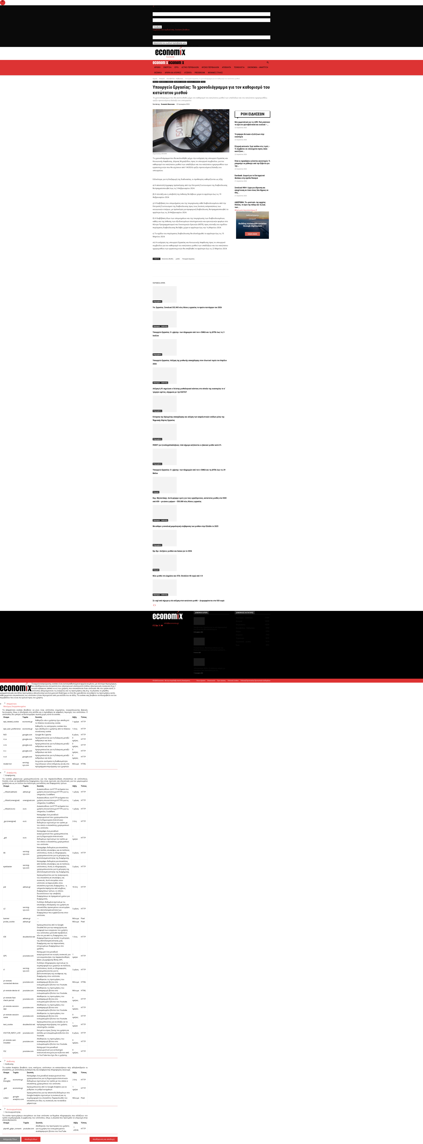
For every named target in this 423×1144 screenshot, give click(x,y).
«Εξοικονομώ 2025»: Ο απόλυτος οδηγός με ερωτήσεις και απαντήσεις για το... (209, 669)
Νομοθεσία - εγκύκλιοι (180, 82)
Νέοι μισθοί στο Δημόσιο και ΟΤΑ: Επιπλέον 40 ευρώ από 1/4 (178, 576)
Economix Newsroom (168, 104)
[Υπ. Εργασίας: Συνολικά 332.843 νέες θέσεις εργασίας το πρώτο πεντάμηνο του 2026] (191, 294)
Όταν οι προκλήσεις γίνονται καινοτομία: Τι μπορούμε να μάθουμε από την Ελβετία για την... (252, 163)
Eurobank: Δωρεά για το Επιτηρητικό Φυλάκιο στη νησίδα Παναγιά (250, 176)
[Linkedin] (198, 272)
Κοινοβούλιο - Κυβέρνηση (175, 79)
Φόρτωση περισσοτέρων (245, 210)
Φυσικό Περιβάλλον (210, 67)
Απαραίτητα (11, 704)
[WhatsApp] (188, 272)
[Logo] (161, 63)
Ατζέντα (188, 72)
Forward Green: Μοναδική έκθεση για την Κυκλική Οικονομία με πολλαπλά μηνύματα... (210, 649)
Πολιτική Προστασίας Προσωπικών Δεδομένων (255, 681)
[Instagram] (155, 625)
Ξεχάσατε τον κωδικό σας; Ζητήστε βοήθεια (171, 29)
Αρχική (157, 67)
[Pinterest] (183, 272)
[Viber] (193, 272)
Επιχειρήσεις (157, 301)
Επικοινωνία (211, 681)
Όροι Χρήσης (221, 681)
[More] (213, 272)
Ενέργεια (167, 67)
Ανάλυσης (11, 1061)
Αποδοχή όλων (31, 1139)
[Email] (203, 272)
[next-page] (155, 605)
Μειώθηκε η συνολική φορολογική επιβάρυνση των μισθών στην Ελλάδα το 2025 (185, 526)
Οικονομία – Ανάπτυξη (258, 67)
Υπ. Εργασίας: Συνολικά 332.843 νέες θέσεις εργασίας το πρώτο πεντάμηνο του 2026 (187, 307)
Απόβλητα (226, 67)
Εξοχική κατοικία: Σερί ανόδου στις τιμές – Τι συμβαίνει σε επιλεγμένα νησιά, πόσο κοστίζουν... (252, 148)
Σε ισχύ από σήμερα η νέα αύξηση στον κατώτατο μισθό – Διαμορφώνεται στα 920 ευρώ (188, 600)
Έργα (176, 67)
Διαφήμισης (12, 772)
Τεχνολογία (239, 67)
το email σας (158, 40)
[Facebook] (173, 272)
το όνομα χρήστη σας (162, 17)
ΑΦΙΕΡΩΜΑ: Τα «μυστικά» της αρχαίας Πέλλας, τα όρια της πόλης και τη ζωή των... (250, 204)
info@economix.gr (171, 623)
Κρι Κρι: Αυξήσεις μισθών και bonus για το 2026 (172, 551)
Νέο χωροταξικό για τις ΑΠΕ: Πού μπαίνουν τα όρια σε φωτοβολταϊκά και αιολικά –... (252, 123)
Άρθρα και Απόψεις (173, 72)
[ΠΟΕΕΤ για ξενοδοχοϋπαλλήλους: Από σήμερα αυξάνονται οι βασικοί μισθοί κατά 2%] (191, 432)
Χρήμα (203, 82)
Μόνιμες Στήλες (215, 72)
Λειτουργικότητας (14, 1109)
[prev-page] (153, 605)
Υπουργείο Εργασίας (188, 259)
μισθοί (178, 259)
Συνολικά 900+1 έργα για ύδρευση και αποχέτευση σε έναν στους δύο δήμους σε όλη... (251, 190)
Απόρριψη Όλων (10, 1139)
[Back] (153, 6)
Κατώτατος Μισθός (167, 259)
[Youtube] (162, 625)
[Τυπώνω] (208, 272)
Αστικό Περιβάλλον (190, 67)
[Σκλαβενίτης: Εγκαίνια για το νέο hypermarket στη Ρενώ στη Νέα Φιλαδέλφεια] (211, 621)
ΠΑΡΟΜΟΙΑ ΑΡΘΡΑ (159, 283)
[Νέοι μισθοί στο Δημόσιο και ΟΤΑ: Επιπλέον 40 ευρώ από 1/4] (191, 563)
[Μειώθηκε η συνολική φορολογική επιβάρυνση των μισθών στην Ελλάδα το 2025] (191, 513)
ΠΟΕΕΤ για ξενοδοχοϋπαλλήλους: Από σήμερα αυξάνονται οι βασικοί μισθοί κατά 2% (187, 445)
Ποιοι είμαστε (201, 681)
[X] (178, 272)
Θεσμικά (158, 72)
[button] (267, 62)
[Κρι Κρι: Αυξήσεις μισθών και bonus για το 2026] (191, 538)
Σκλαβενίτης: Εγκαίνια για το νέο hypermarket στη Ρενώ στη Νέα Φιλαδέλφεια (210, 628)
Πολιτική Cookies (233, 681)
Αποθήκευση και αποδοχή (103, 1139)
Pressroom (200, 72)
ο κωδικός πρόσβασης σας (164, 24)
